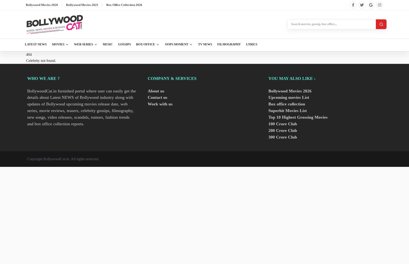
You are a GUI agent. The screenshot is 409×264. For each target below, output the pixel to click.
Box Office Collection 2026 (124, 5)
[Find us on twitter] (361, 5)
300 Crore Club (282, 137)
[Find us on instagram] (379, 5)
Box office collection (286, 104)
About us (156, 91)
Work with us (160, 104)
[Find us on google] (370, 5)
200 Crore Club (282, 130)
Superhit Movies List (287, 110)
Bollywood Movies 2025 (82, 5)
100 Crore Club (282, 123)
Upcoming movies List (288, 97)
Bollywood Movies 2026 (42, 5)
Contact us (157, 97)
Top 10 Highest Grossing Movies (298, 117)
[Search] (381, 24)
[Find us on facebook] (353, 5)
